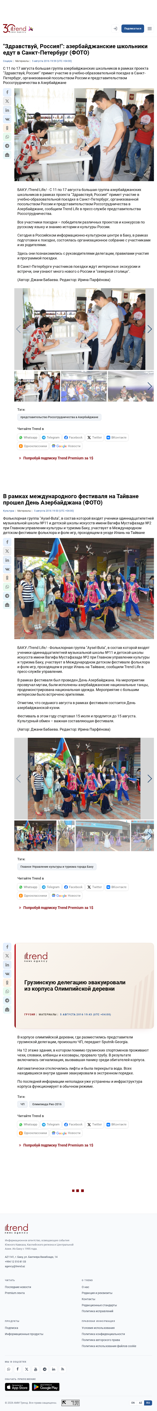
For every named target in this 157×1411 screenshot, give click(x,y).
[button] (7, 92)
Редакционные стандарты (99, 1305)
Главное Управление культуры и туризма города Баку (56, 866)
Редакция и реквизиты (97, 1293)
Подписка (11, 1328)
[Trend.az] (18, 28)
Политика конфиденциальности (103, 1334)
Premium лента (15, 1293)
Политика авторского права (101, 1340)
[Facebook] (17, 1369)
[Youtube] (35, 1369)
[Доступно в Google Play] (45, 1387)
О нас (85, 1287)
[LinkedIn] (53, 1369)
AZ (140, 1402)
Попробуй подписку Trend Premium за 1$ (57, 458)
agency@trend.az (15, 1266)
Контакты (88, 1299)
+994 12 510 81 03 (15, 1261)
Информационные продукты (24, 1334)
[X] (26, 1369)
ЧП (22, 1104)
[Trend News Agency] (16, 1229)
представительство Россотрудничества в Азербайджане (59, 417)
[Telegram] (44, 1369)
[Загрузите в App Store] (17, 1387)
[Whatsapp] (8, 1369)
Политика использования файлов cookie (109, 1346)
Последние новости (18, 1287)
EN (133, 1402)
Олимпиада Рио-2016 (47, 1104)
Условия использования (98, 1328)
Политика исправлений (97, 1311)
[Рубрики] (149, 29)
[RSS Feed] (62, 1369)
